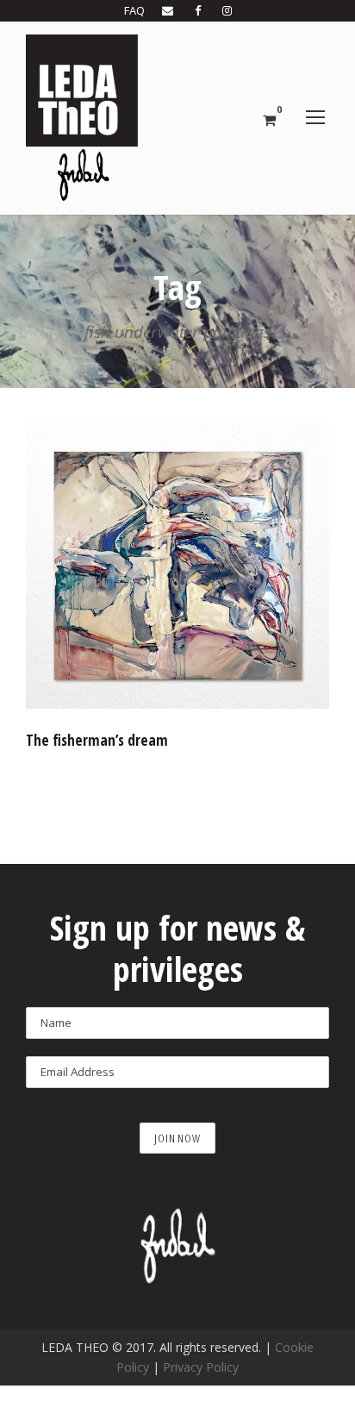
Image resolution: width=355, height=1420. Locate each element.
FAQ (134, 10)
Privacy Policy (201, 1367)
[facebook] (198, 10)
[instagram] (227, 10)
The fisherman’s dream (97, 740)
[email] (167, 10)
